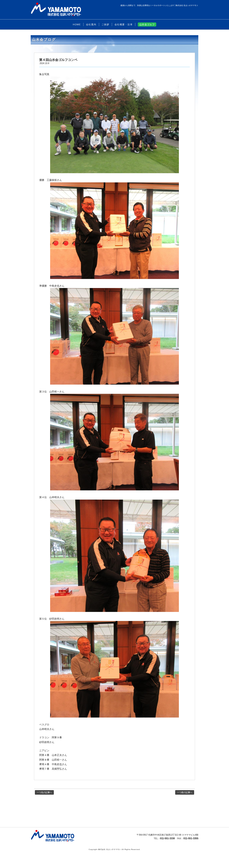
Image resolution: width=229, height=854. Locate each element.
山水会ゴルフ (147, 24)
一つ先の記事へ (44, 792)
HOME (77, 24)
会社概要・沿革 (123, 24)
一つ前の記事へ (184, 792)
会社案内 (91, 24)
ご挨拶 (105, 24)
